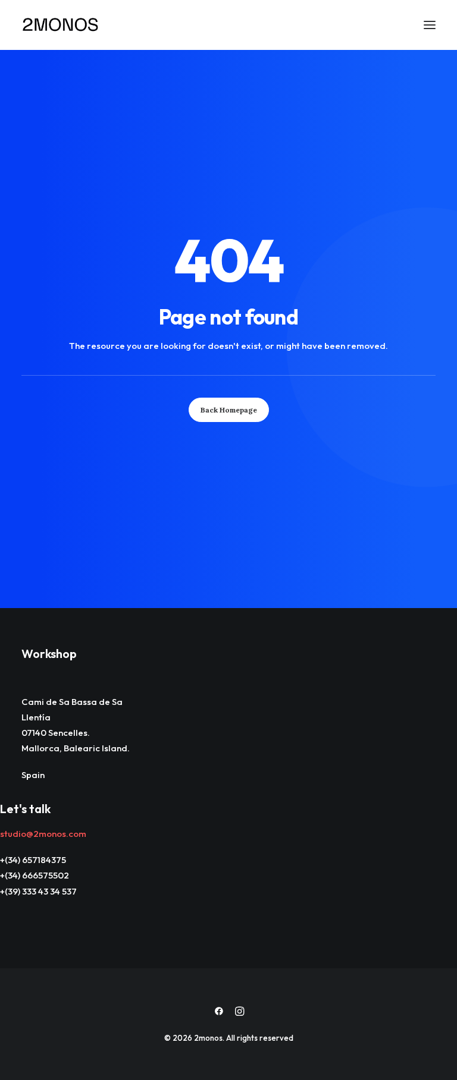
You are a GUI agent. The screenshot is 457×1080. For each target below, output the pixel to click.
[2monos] (60, 25)
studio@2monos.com (43, 833)
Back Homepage (229, 409)
